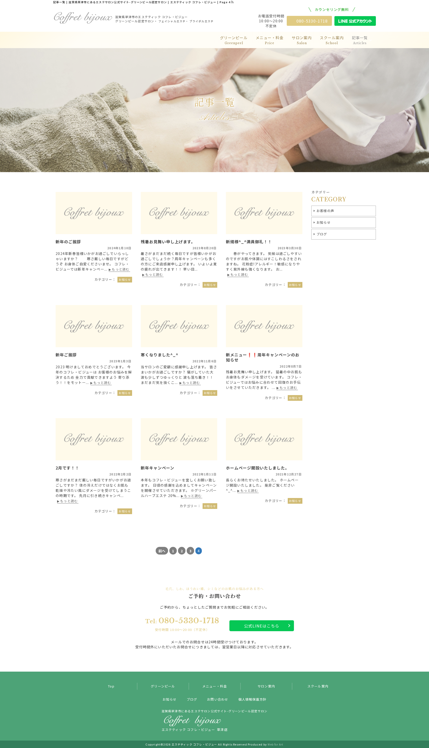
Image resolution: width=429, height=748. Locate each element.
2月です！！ (67, 468)
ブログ (322, 234)
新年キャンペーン (157, 468)
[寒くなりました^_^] (179, 326)
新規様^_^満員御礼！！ (249, 242)
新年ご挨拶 (66, 355)
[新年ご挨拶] (94, 326)
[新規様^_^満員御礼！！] (264, 213)
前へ (161, 550)
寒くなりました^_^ (159, 355)
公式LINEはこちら (262, 626)
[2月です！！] (94, 439)
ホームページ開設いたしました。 (257, 468)
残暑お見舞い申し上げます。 (168, 242)
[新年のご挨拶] (94, 213)
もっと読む (120, 270)
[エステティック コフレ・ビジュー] (83, 18)
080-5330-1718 (312, 21)
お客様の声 (325, 210)
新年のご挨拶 (68, 242)
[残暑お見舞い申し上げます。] (179, 213)
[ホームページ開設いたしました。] (264, 439)
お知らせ (324, 222)
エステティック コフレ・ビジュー (194, 744)
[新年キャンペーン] (179, 439)
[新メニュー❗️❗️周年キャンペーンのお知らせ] (264, 326)
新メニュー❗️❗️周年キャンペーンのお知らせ (262, 357)
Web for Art (275, 744)
